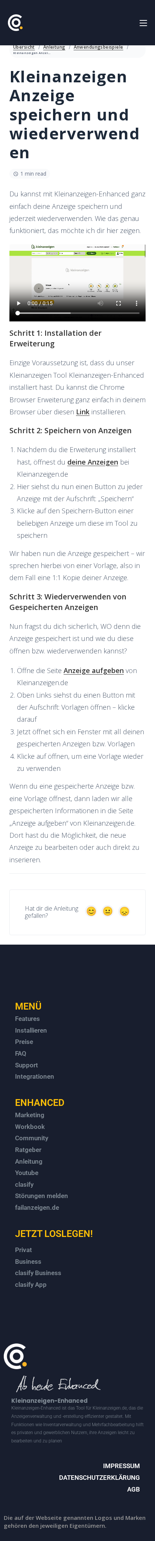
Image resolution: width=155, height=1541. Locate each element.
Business (28, 1261)
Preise (24, 1041)
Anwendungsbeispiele (98, 47)
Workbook (30, 1126)
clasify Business (38, 1273)
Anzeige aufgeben (94, 670)
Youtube (26, 1173)
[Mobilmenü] (143, 22)
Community (31, 1138)
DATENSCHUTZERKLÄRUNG (99, 1477)
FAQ (20, 1053)
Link (83, 411)
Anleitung (54, 47)
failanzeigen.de (37, 1207)
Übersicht (24, 47)
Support (26, 1065)
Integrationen (34, 1076)
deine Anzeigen (92, 461)
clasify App (31, 1284)
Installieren (31, 1030)
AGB (133, 1489)
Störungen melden (41, 1196)
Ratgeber (28, 1149)
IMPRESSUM (121, 1466)
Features (27, 1018)
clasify (24, 1184)
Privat (23, 1250)
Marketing (29, 1115)
